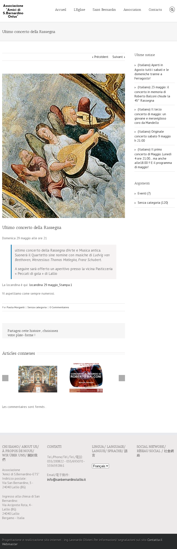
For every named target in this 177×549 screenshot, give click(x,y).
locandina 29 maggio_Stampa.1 (50, 285)
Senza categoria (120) (153, 203)
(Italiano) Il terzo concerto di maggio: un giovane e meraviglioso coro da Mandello (150, 116)
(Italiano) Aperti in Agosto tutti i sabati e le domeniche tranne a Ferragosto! (151, 71)
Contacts (155, 10)
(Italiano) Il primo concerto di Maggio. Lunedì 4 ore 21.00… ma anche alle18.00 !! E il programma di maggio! (153, 158)
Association (132, 10)
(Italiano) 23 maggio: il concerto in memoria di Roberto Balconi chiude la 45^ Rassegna (152, 94)
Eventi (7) (144, 193)
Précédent (101, 57)
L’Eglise (79, 10)
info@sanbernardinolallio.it (66, 479)
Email (116, 331)
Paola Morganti (16, 307)
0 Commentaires (59, 307)
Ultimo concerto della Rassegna (32, 227)
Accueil (60, 10)
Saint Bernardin (104, 10)
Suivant (117, 57)
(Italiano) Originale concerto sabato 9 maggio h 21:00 (152, 136)
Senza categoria (37, 307)
